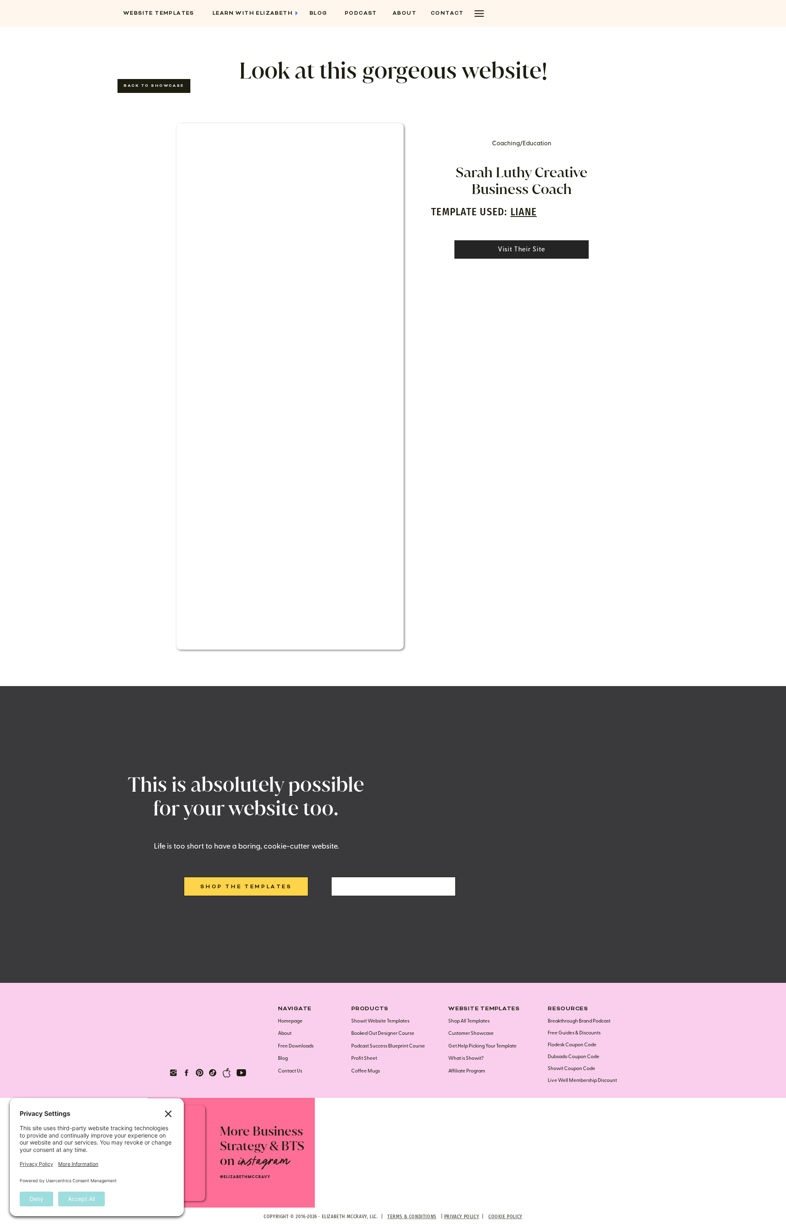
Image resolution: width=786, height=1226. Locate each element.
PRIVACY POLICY (461, 1216)
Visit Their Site (522, 249)
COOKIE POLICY (505, 1216)
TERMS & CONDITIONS (411, 1216)
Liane (523, 212)
